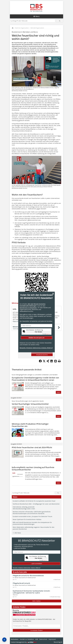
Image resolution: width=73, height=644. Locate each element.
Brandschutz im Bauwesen (28, 308)
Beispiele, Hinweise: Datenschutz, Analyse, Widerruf (36, 348)
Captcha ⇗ (46, 334)
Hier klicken (38, 332)
